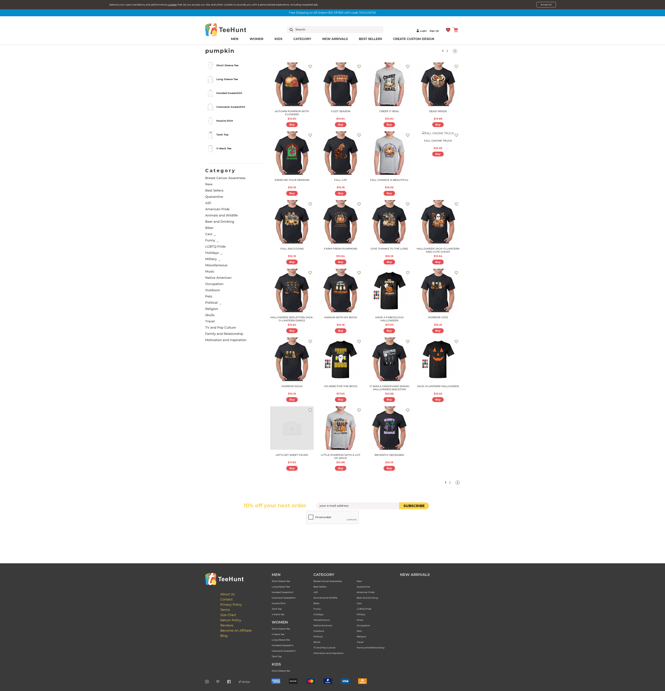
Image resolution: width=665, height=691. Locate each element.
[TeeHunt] (231, 29)
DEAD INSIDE (438, 111)
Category (302, 39)
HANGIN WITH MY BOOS (340, 317)
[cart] (455, 29)
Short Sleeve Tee (281, 581)
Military (211, 259)
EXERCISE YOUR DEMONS (292, 180)
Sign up (434, 30)
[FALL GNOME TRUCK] (438, 133)
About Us (227, 594)
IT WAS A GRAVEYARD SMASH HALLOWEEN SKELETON (389, 388)
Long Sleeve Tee (281, 586)
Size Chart (228, 615)
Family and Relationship (224, 334)
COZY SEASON (340, 111)
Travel (210, 321)
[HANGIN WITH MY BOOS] (340, 290)
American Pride (217, 209)
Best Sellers (370, 39)
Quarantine (214, 197)
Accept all (546, 4)
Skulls (209, 315)
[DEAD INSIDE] (438, 84)
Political (211, 303)
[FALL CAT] (340, 153)
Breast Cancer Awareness (225, 178)
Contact (226, 599)
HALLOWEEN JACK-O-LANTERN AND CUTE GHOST (438, 250)
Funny (210, 240)
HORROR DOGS (291, 386)
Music (209, 271)
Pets (208, 296)
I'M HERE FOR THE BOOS (340, 386)
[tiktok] (244, 681)
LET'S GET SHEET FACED (292, 455)
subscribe (414, 506)
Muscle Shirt (279, 603)
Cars (208, 234)
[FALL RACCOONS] (292, 221)
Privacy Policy (231, 605)
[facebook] (229, 681)
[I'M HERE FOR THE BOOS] (340, 359)
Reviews (226, 625)
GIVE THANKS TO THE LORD (389, 248)
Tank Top (277, 608)
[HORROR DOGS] (292, 359)
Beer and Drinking (219, 222)
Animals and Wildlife (221, 215)
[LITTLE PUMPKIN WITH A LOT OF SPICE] (340, 428)
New (208, 184)
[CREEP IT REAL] (389, 84)
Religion (211, 309)
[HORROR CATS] (438, 290)
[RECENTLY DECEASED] (389, 428)
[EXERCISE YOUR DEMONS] (292, 153)
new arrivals (415, 574)
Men (234, 39)
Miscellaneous (216, 265)
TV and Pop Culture (220, 327)
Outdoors (212, 290)
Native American (218, 278)
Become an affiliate (236, 631)
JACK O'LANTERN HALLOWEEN (438, 386)
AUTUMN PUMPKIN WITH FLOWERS (292, 113)
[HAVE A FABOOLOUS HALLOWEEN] (389, 290)
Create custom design (413, 39)
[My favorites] (448, 29)
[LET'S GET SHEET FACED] (292, 428)
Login (423, 30)
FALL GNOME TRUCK (438, 140)
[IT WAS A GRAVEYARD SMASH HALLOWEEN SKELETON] (389, 359)
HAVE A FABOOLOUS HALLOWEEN (389, 319)
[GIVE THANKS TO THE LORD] (389, 221)
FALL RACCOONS (292, 248)
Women (256, 39)
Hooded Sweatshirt (282, 592)
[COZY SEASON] (340, 84)
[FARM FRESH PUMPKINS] (340, 221)
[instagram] (207, 681)
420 (208, 203)
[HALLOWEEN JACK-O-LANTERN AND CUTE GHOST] (438, 221)
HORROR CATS (438, 317)
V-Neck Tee (278, 614)
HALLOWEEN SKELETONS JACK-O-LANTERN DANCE (292, 319)
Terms (225, 610)
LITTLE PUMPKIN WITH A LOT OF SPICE (340, 456)
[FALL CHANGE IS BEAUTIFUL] (389, 153)
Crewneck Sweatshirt (283, 597)
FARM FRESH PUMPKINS (340, 248)
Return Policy (230, 620)
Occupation (214, 284)
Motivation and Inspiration (225, 340)
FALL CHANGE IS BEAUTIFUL (389, 180)
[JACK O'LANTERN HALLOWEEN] (438, 359)
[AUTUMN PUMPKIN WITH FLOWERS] (292, 84)
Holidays (212, 253)
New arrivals (335, 39)
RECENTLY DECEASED (389, 455)
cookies (172, 4)
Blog (224, 636)
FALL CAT (340, 180)
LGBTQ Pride (215, 247)
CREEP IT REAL (389, 111)
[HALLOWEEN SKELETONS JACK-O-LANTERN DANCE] (292, 290)
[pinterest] (217, 681)
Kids (278, 39)
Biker (209, 228)
